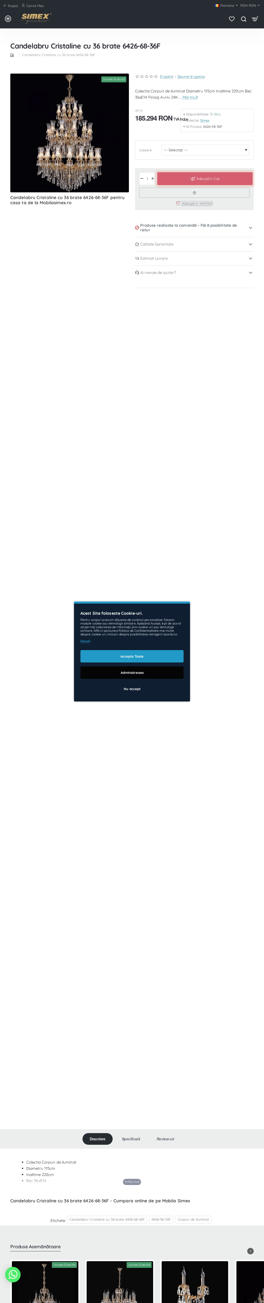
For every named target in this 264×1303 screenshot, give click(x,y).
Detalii (85, 641)
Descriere (97, 1138)
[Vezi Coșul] (255, 18)
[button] (205, 178)
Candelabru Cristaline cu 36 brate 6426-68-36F (107, 1219)
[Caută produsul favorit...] (243, 18)
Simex (205, 120)
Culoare (145, 150)
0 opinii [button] (166, 76)
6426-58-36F (161, 1219)
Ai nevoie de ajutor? (158, 272)
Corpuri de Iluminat (193, 1219)
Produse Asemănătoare (35, 1247)
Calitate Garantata (157, 244)
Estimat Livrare (154, 258)
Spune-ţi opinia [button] (191, 76)
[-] (141, 178)
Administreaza (132, 672)
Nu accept (132, 689)
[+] (153, 178)
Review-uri (165, 1138)
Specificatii (131, 1138)
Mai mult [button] (190, 97)
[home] (12, 54)
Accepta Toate (132, 656)
